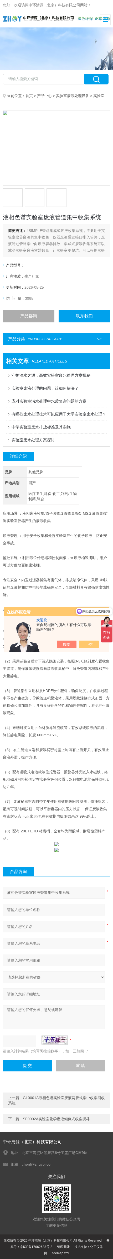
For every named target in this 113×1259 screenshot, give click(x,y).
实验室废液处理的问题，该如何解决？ (45, 388)
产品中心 (44, 96)
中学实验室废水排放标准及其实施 (41, 427)
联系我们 (84, 316)
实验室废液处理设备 (72, 96)
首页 (29, 96)
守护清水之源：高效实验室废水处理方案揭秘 (51, 375)
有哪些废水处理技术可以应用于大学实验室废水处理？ (59, 414)
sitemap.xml (60, 1253)
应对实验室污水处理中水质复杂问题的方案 (49, 401)
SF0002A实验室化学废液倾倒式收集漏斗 (56, 1119)
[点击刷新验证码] (55, 1040)
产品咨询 (28, 316)
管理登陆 (63, 1247)
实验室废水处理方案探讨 (33, 440)
